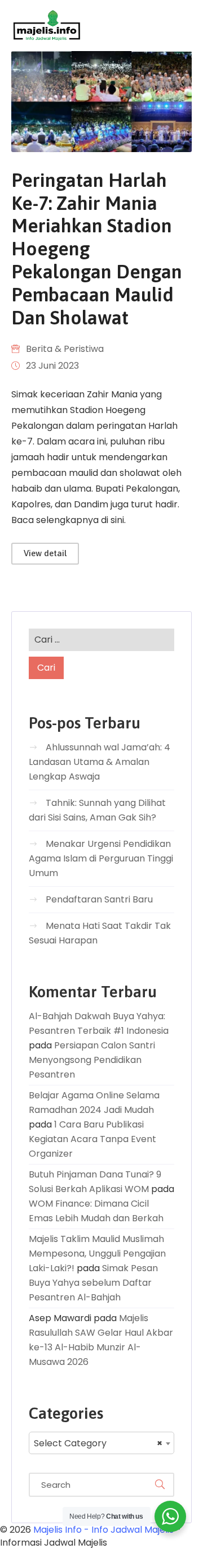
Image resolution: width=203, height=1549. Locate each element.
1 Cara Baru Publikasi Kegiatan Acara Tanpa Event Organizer (92, 1139)
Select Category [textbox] (98, 1443)
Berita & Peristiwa (65, 348)
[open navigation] (142, 26)
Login (180, 25)
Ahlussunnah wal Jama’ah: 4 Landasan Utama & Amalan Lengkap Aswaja (99, 762)
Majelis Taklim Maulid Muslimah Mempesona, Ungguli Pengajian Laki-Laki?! (97, 1253)
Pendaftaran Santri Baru (99, 899)
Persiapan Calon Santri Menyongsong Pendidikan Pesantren (92, 1060)
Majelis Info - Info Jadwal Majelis (103, 1529)
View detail (45, 553)
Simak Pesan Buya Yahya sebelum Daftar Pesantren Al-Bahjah (93, 1283)
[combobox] (101, 1443)
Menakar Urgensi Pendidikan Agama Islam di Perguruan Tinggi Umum (101, 858)
